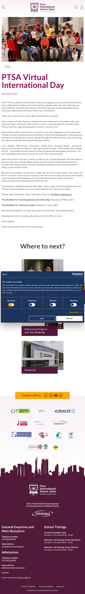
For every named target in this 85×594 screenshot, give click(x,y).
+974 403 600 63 (9, 539)
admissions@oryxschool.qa (13, 567)
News (7, 66)
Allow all (69, 318)
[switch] (32, 304)
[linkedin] (61, 395)
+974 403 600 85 (9, 560)
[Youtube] (56, 395)
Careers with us (24, 577)
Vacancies (60, 586)
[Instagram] (51, 395)
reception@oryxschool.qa (13, 546)
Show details (74, 312)
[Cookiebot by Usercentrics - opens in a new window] (73, 274)
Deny (42, 318)
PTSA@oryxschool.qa (61, 194)
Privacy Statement (46, 586)
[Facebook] (46, 395)
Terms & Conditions (28, 586)
